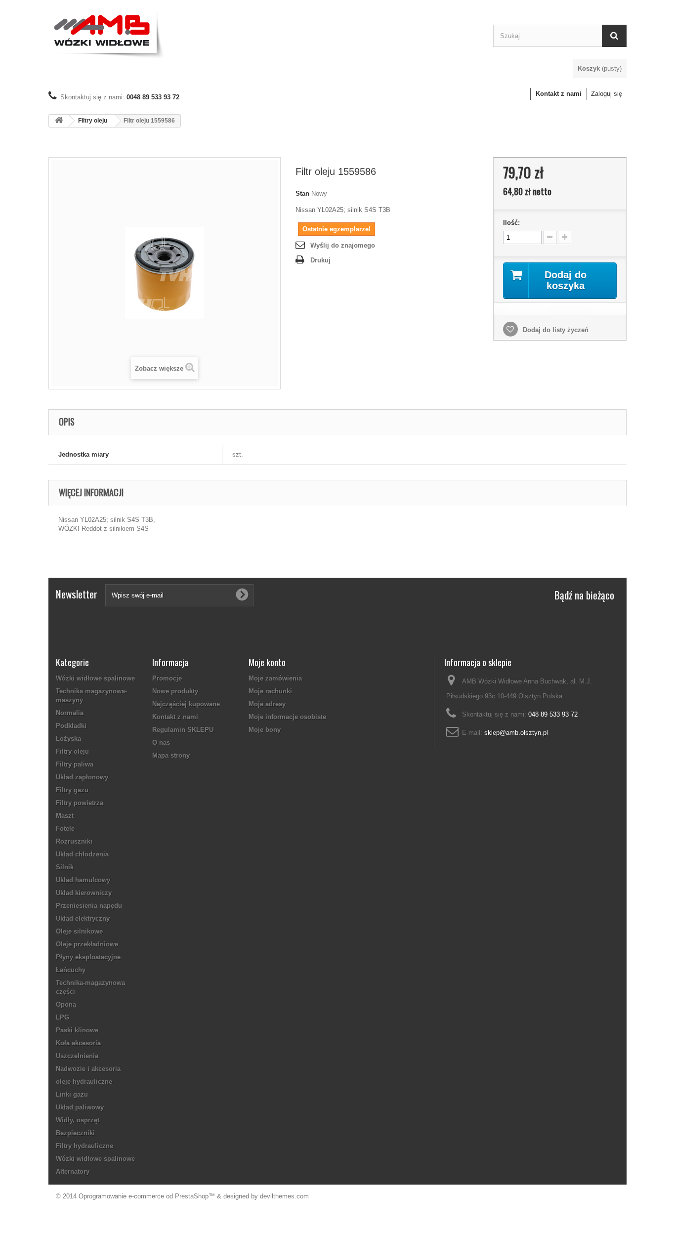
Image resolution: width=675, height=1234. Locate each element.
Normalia (70, 713)
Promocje (167, 678)
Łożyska (68, 738)
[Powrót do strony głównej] (58, 121)
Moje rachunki (270, 691)
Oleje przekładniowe (87, 944)
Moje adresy (267, 704)
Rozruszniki (74, 841)
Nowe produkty (175, 691)
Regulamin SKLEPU (182, 729)
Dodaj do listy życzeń (555, 330)
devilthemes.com (284, 1196)
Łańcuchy (70, 970)
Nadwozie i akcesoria (88, 1068)
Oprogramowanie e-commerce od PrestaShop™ (147, 1196)
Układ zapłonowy (82, 777)
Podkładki (71, 725)
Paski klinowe (77, 1030)
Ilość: (511, 222)
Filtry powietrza (79, 803)
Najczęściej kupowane (186, 704)
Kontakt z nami (559, 93)
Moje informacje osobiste (287, 717)
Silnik (65, 867)
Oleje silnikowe (79, 931)
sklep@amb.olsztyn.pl (516, 732)
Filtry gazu (72, 790)
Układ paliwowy (80, 1107)
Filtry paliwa (74, 764)
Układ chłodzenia (82, 854)
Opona (66, 1004)
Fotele (65, 828)
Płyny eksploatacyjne (88, 957)
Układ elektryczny (83, 918)
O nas (161, 742)
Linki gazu (72, 1094)
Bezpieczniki (75, 1133)
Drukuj (320, 260)
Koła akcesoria (78, 1043)
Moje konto (267, 662)
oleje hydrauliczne (84, 1081)
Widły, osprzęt (77, 1120)
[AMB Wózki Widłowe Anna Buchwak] (263, 33)
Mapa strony (171, 755)
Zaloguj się (606, 93)
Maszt (65, 815)
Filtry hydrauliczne (84, 1145)
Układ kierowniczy (84, 892)
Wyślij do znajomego (342, 245)
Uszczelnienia (77, 1056)
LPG (62, 1017)
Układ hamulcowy (83, 880)
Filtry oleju (92, 120)
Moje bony (265, 729)
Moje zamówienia (275, 678)
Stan (302, 193)
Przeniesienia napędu (89, 905)
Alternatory (72, 1171)
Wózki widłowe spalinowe (95, 678)
